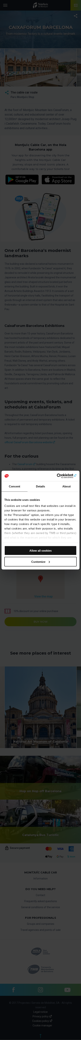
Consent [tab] (14, 486)
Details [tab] (40, 486)
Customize (38, 561)
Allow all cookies (40, 550)
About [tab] (66, 486)
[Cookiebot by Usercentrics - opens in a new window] (60, 475)
